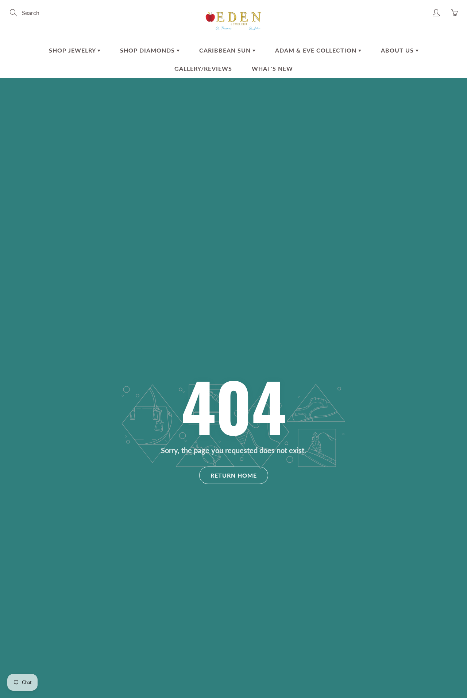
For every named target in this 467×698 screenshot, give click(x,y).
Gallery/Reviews (203, 68)
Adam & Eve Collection (316, 50)
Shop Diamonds (148, 50)
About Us (398, 50)
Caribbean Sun (225, 50)
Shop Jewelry (73, 50)
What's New (272, 68)
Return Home (234, 474)
